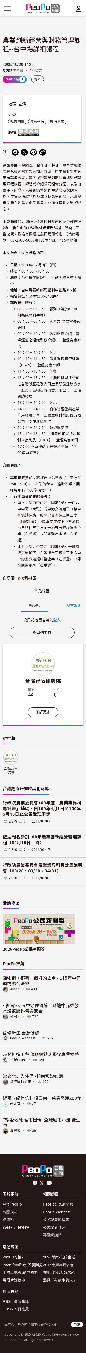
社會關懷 (17, 121)
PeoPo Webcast (22, 1038)
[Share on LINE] (33, 152)
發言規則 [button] (74, 605)
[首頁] (43, 9)
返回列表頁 (42, 632)
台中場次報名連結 (44, 296)
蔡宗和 (15, 1016)
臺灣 (22, 104)
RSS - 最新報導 (16, 1301)
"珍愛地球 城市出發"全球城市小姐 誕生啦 (41, 1122)
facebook (35, 1183)
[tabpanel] (42, 620)
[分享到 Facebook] (15, 152)
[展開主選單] (7, 8)
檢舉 (37, 79)
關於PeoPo (12, 1204)
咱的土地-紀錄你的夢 (20, 1272)
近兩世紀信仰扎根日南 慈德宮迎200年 (42, 1098)
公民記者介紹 (54, 1227)
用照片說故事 (14, 1280)
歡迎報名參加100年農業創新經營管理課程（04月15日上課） (42, 839)
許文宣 (15, 1104)
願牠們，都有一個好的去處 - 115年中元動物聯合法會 (42, 980)
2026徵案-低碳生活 (59, 1257)
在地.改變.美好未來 (59, 1272)
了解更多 (43, 712)
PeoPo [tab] (35, 605)
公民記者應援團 (56, 1219)
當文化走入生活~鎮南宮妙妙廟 (33, 1076)
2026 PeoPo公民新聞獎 (23, 1264)
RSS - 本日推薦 (16, 1309)
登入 (57, 619)
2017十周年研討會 (58, 1264)
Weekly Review (16, 1227)
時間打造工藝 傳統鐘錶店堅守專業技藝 (41, 1054)
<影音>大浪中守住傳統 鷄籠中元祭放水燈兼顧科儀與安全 (41, 1008)
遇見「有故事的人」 (60, 1280)
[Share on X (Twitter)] (24, 152)
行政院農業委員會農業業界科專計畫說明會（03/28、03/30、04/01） (43, 868)
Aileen (15, 989)
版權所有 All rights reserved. (29, 132)
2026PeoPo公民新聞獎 (24, 949)
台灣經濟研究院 (43, 680)
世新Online (18, 1060)
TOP (77, 1324)
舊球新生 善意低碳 (21, 1032)
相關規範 (10, 1212)
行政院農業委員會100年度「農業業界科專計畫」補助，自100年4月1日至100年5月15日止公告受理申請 (42, 808)
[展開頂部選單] (78, 8)
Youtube (50, 1183)
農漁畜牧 (57, 121)
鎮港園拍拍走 (20, 1082)
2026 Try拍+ (13, 1257)
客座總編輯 (52, 1234)
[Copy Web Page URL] (42, 152)
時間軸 (8, 1219)
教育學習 (37, 121)
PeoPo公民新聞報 (58, 1204)
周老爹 (15, 1131)
